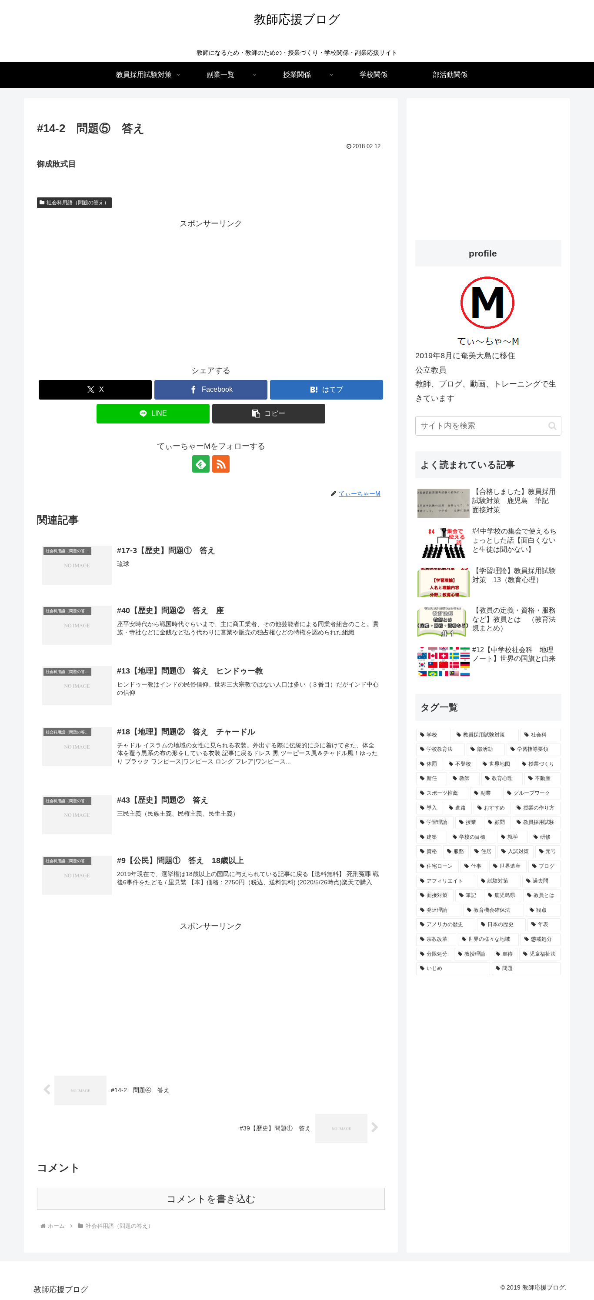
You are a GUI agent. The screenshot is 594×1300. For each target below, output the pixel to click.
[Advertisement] (211, 292)
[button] (268, 413)
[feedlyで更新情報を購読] (201, 464)
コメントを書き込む (211, 1198)
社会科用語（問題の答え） (78, 203)
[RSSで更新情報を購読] (221, 464)
